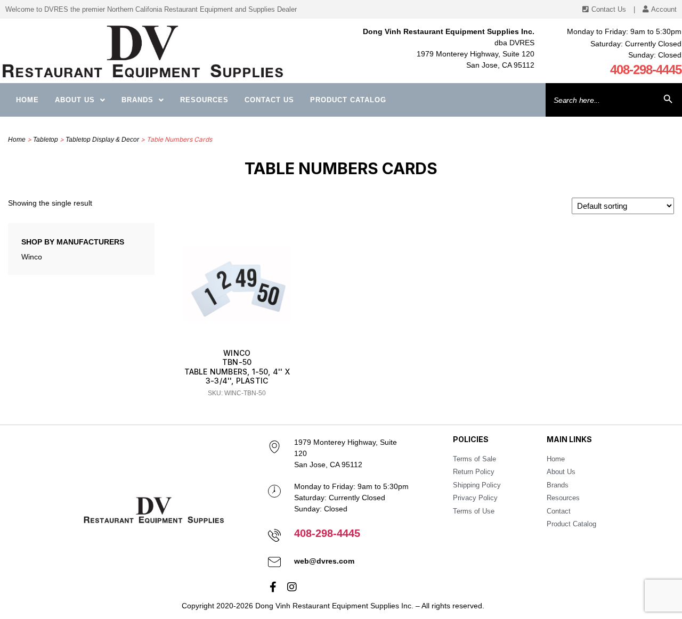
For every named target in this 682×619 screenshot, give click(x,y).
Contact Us (269, 99)
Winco (31, 257)
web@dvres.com (324, 561)
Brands (137, 99)
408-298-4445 (645, 69)
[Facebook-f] (273, 587)
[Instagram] (292, 587)
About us (75, 99)
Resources (204, 99)
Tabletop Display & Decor (102, 139)
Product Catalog (348, 99)
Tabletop (45, 139)
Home (27, 99)
